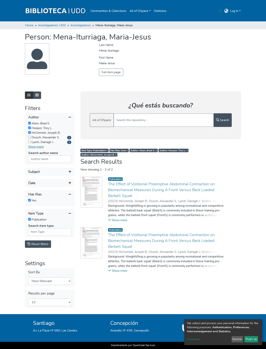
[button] (226, 11)
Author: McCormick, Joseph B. (98, 154)
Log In (234, 11)
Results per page (41, 293)
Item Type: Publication (94, 150)
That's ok (251, 339)
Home (29, 25)
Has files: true (119, 150)
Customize (193, 339)
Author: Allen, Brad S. (143, 150)
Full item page (111, 72)
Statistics (160, 11)
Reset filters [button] (39, 244)
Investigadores (81, 25)
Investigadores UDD (52, 25)
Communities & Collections (108, 11)
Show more (36, 147)
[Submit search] (220, 11)
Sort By (34, 272)
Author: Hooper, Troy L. (173, 150)
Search (224, 120)
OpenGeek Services (144, 345)
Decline (237, 339)
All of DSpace (101, 120)
